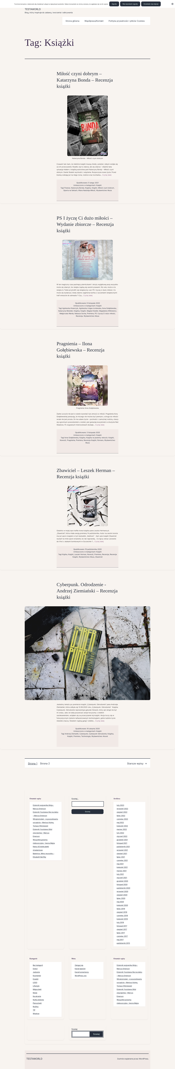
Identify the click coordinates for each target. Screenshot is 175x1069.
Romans (100, 440)
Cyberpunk (83, 734)
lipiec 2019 (121, 909)
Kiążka (64, 554)
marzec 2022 (122, 829)
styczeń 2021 (122, 878)
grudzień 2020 (122, 881)
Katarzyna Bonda (77, 188)
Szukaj (74, 1029)
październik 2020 (123, 888)
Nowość (63, 440)
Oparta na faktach (70, 190)
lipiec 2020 (121, 898)
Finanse (67, 188)
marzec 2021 (122, 871)
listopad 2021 (122, 843)
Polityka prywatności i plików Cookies (127, 21)
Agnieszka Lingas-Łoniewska (90, 308)
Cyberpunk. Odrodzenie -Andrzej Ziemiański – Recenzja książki (87, 591)
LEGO (35, 982)
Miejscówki (37, 989)
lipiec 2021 (121, 857)
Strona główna (72, 21)
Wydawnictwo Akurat (99, 736)
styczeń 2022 (122, 836)
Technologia (86, 736)
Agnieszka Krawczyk (70, 308)
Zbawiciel (98, 557)
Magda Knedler (92, 311)
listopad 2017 (122, 926)
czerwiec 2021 (122, 860)
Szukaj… (75, 799)
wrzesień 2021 (122, 850)
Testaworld (33, 9)
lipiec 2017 (121, 933)
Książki (99, 185)
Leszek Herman (80, 554)
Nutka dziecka (38, 1000)
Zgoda (114, 4)
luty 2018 (120, 922)
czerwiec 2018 (122, 916)
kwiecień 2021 (122, 867)
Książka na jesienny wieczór (97, 438)
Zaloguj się (79, 965)
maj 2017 (120, 940)
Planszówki (37, 1003)
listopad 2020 (122, 884)
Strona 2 (45, 763)
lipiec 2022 (121, 816)
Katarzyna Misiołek (65, 311)
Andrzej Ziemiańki (72, 734)
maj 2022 (120, 822)
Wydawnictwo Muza (104, 190)
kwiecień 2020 (122, 905)
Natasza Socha (80, 313)
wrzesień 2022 (122, 809)
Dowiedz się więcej (151, 4)
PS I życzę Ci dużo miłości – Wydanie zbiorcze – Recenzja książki (85, 224)
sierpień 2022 (122, 812)
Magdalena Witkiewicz (107, 311)
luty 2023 (120, 805)
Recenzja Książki (90, 440)
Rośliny (35, 1007)
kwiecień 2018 (122, 919)
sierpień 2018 (122, 912)
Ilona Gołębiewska (109, 308)
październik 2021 (123, 847)
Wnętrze (36, 1014)
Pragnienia (71, 440)
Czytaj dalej (106, 175)
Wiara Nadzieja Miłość (86, 190)
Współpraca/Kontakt (94, 21)
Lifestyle (36, 986)
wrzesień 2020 (122, 891)
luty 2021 (120, 874)
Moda (35, 993)
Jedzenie (36, 972)
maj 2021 (120, 864)
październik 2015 (123, 943)
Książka (88, 188)
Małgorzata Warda (67, 313)
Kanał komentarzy (82, 972)
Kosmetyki (37, 976)
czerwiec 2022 (122, 819)
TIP (34, 1010)
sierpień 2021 (122, 854)
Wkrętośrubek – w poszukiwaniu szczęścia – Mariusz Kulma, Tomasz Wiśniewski (45, 822)
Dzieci (35, 969)
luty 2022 (120, 833)
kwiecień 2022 (122, 826)
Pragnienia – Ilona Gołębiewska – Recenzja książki (80, 350)
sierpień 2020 (122, 895)
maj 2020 (120, 902)
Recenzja (79, 316)
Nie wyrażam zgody (130, 4)
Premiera (90, 313)
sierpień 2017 (122, 929)
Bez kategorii (38, 965)
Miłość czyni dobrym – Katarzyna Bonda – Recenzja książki (85, 80)
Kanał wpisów (80, 969)
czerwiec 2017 (122, 936)
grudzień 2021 (122, 840)
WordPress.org (80, 976)
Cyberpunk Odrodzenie (98, 734)
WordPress (143, 1059)
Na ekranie (37, 996)
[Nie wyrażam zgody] (172, 4)
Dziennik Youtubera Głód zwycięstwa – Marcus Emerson (42, 832)
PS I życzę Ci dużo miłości (105, 313)
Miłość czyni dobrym (106, 188)
